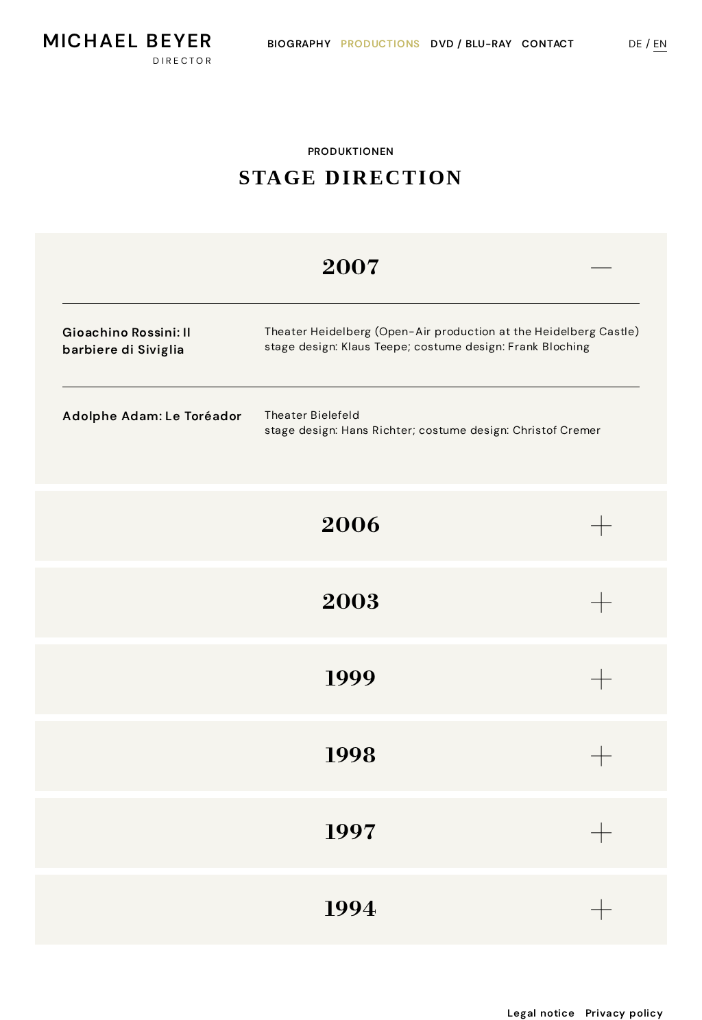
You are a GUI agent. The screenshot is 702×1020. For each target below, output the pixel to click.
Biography (298, 44)
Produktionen (351, 151)
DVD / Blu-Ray (471, 44)
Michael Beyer (128, 40)
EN (660, 44)
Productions (380, 44)
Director (183, 60)
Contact (548, 44)
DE (635, 44)
